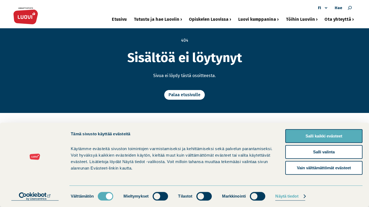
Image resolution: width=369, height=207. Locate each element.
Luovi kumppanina (257, 21)
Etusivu (119, 19)
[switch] (160, 196)
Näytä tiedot (286, 196)
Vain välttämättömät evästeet (324, 167)
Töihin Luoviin (300, 21)
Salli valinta (324, 152)
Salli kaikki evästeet (324, 136)
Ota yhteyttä (337, 21)
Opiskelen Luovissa (209, 21)
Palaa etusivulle (184, 94)
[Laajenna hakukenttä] (349, 8)
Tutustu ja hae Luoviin (156, 21)
